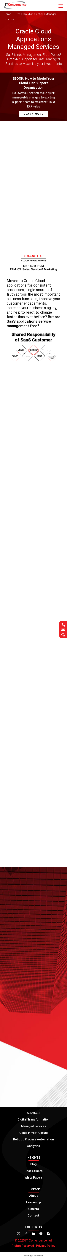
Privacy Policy (45, 1246)
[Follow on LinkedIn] (33, 1233)
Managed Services (33, 1126)
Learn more (46, 937)
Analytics (33, 1146)
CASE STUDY (19, 1057)
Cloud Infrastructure (33, 1133)
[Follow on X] (19, 1233)
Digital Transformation (34, 1119)
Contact (33, 1215)
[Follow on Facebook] (26, 1233)
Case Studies (34, 1171)
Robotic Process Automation (33, 1139)
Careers (33, 1209)
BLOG (14, 905)
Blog (33, 1164)
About (33, 1196)
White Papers (34, 1177)
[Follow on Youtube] (41, 1233)
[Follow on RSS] (48, 1233)
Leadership (33, 1202)
